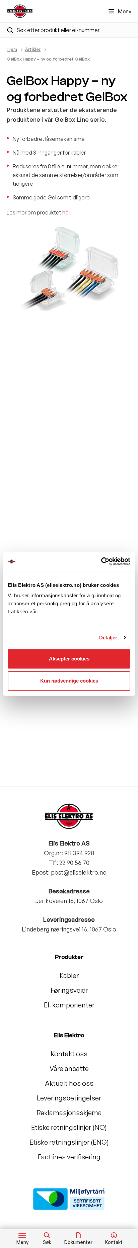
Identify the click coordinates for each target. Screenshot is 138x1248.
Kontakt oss (69, 1054)
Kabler (69, 975)
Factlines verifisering (69, 1157)
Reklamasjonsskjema (69, 1112)
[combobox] (69, 30)
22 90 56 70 (74, 862)
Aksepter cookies (69, 658)
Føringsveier (69, 990)
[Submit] (7, 30)
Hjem (12, 49)
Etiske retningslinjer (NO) (69, 1127)
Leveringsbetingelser (69, 1098)
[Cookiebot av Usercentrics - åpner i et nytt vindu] (101, 561)
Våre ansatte (69, 1068)
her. (66, 212)
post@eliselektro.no (79, 872)
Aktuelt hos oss (69, 1083)
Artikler (33, 49)
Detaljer (108, 637)
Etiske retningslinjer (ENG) (69, 1142)
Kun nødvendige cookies (69, 681)
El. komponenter (69, 1005)
